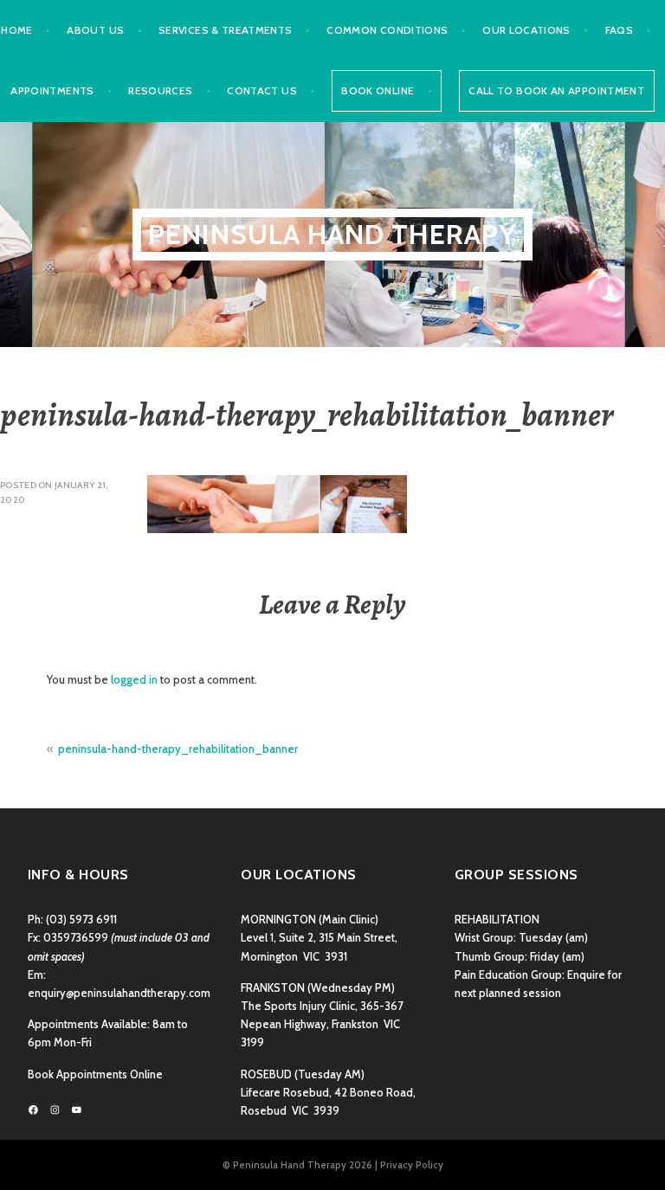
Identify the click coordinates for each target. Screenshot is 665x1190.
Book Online (377, 90)
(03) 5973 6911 (81, 919)
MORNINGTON (278, 919)
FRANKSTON (273, 987)
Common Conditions (387, 29)
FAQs (619, 29)
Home (16, 29)
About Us (95, 29)
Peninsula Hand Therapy (332, 234)
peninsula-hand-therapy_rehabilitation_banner (178, 749)
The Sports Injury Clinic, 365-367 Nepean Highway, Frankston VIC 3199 (322, 1024)
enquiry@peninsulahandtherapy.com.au (126, 993)
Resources (160, 90)
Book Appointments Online (95, 1074)
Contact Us (262, 90)
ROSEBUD (266, 1074)
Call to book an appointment (556, 90)
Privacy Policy (411, 1165)
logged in (134, 679)
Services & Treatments (225, 29)
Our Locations (526, 29)
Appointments (52, 90)
